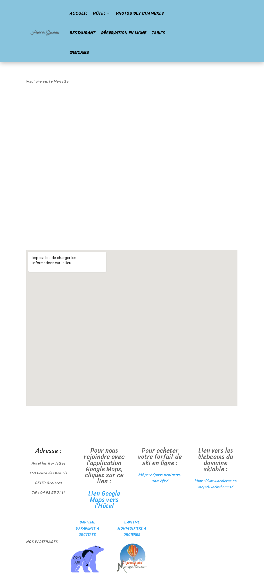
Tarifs (159, 33)
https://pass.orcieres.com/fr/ (159, 478)
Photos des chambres (140, 13)
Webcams (79, 52)
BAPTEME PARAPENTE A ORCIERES (87, 528)
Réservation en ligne (123, 33)
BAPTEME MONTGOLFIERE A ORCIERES (132, 528)
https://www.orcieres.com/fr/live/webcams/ (216, 484)
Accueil (78, 13)
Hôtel (99, 13)
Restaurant (82, 33)
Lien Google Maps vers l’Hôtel (104, 499)
